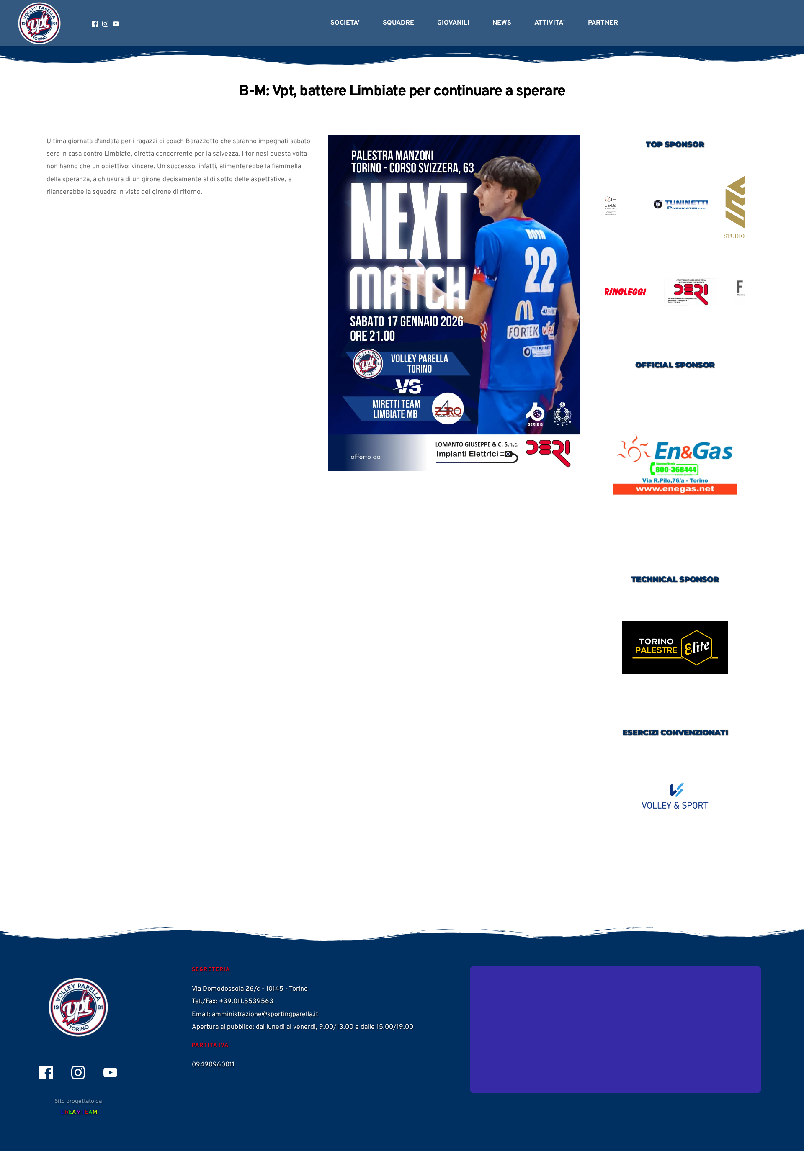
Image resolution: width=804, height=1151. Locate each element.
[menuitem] (345, 23)
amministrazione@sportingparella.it (265, 1014)
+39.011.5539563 (246, 1001)
